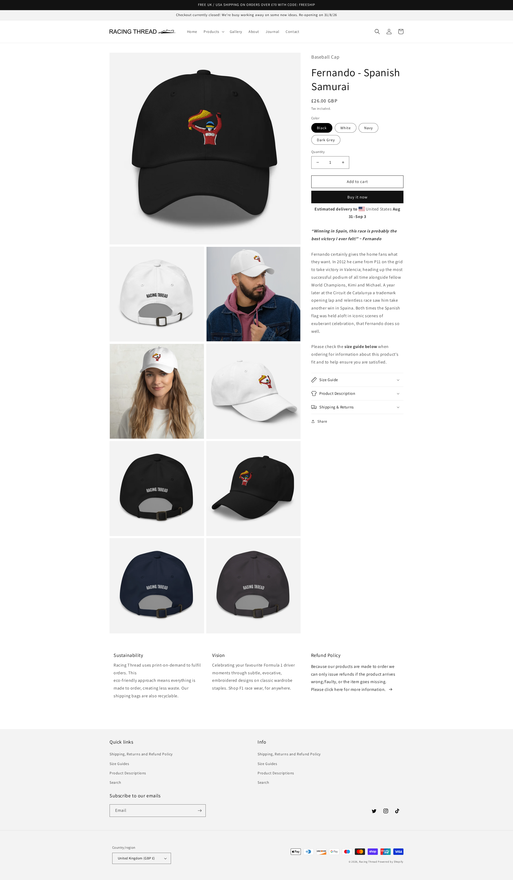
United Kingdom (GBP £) (136, 858)
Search (115, 782)
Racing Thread (368, 861)
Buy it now (357, 197)
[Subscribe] (199, 810)
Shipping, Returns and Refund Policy (141, 754)
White (345, 127)
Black (322, 127)
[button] (213, 31)
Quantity (318, 152)
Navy (368, 127)
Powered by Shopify (390, 861)
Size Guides (119, 763)
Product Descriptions (128, 773)
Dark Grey (326, 139)
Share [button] (322, 421)
